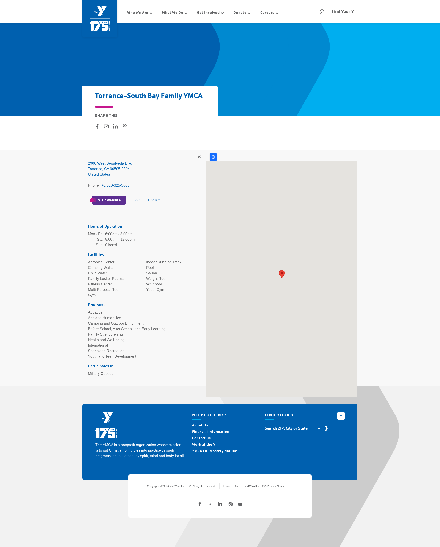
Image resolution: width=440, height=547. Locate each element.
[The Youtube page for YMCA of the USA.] (240, 504)
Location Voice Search (319, 428)
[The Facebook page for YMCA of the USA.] (200, 504)
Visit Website (109, 200)
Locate (213, 157)
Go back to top (341, 416)
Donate (154, 200)
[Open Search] (321, 11)
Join (137, 200)
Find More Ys (199, 157)
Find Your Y (343, 11)
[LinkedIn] (220, 504)
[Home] (106, 426)
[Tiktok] (230, 504)
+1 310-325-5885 (115, 185)
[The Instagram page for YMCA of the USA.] (210, 504)
